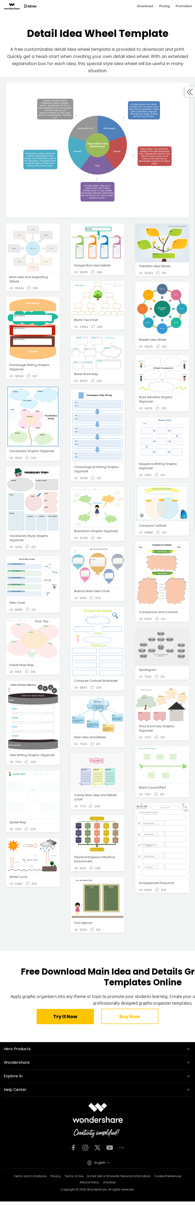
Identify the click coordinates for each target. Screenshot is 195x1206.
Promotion (184, 6)
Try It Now (65, 1016)
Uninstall (109, 1182)
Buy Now (129, 1016)
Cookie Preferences (167, 1176)
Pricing (164, 6)
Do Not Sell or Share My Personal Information (119, 1176)
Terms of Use (74, 1176)
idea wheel (137, 56)
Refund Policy (89, 1182)
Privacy (55, 1176)
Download (145, 6)
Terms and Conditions (30, 1176)
